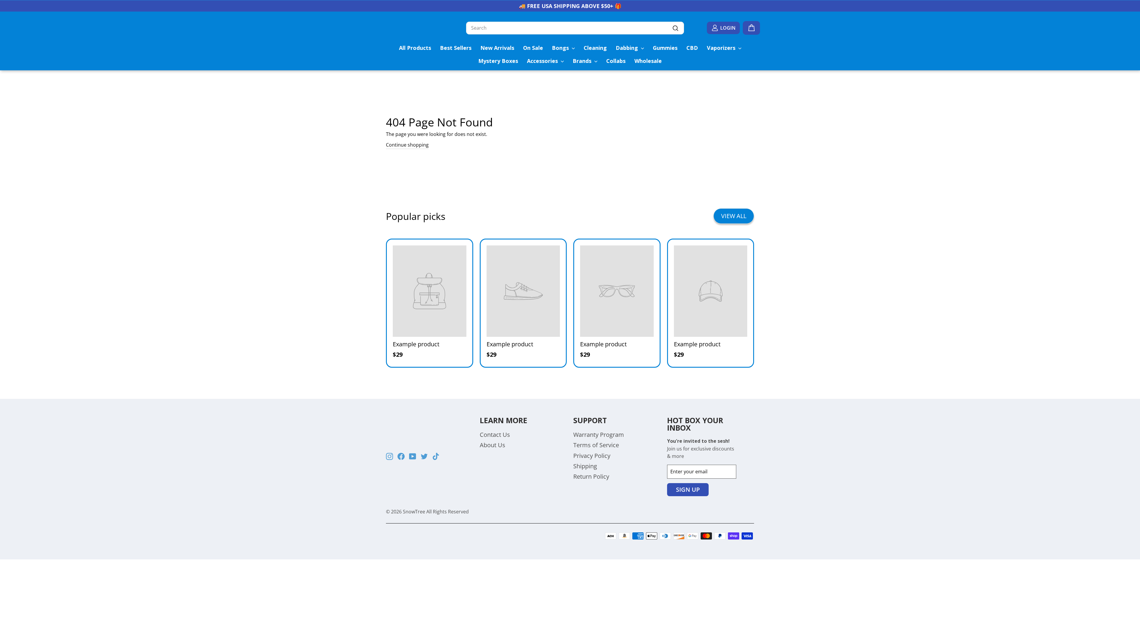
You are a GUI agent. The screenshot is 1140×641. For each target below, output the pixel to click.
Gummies (665, 47)
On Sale (533, 47)
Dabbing (627, 47)
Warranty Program (598, 435)
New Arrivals (497, 47)
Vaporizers (722, 47)
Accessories (543, 60)
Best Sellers (455, 47)
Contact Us (495, 435)
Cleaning (595, 47)
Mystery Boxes (498, 60)
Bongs (561, 47)
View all (733, 216)
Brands (583, 60)
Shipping (585, 466)
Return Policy (591, 476)
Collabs (616, 60)
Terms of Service (596, 445)
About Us (492, 445)
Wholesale (648, 60)
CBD (692, 47)
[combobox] (575, 28)
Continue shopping (407, 145)
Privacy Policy (591, 456)
